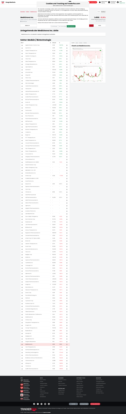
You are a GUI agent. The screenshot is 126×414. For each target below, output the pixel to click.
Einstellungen (54, 26)
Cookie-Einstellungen (52, 20)
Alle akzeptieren (71, 26)
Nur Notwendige (62, 26)
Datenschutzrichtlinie (63, 22)
